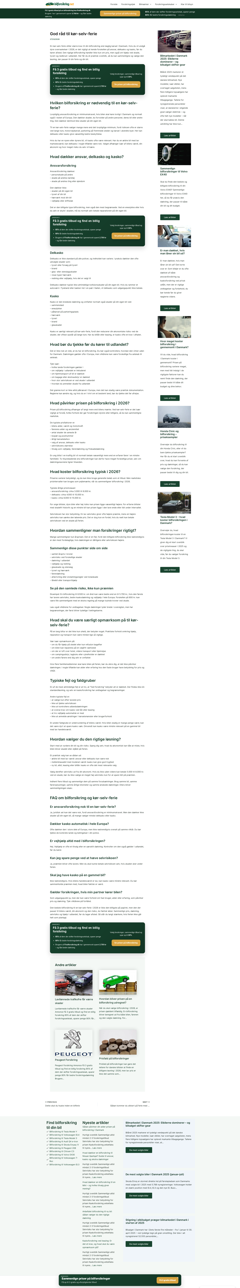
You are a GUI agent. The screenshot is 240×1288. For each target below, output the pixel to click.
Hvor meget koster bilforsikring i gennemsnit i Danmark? (174, 344)
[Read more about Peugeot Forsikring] (73, 1042)
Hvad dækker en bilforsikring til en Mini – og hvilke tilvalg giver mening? (98, 1185)
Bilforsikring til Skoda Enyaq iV (64, 1144)
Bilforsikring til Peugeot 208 (63, 1148)
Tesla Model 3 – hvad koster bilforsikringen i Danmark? (173, 520)
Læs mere (97, 1148)
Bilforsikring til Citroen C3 (62, 1151)
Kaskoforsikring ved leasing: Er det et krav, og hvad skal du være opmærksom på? (98, 1244)
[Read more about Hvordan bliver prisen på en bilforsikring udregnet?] (118, 982)
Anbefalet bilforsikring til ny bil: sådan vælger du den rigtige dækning (97, 1214)
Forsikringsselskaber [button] (164, 4)
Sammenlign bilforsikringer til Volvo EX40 (174, 171)
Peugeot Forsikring (66, 1059)
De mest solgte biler (138, 1150)
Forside (113, 4)
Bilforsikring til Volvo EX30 (62, 1154)
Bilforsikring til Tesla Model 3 (63, 1138)
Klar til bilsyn (187, 4)
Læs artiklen (170, 135)
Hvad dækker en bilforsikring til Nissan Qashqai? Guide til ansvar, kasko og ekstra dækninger (98, 1156)
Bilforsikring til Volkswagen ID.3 (64, 1164)
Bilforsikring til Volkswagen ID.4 (64, 1135)
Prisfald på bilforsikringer (114, 1058)
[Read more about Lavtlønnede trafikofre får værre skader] (73, 982)
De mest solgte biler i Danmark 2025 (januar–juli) (155, 1174)
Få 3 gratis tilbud (167, 1280)
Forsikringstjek (128, 4)
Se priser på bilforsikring (126, 84)
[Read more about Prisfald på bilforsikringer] (118, 1042)
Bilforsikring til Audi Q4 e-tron (64, 1141)
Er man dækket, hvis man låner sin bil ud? (172, 252)
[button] (150, 4)
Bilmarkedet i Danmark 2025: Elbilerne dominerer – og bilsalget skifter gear (173, 60)
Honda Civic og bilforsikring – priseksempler (169, 434)
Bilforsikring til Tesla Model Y (63, 1131)
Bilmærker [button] (144, 4)
